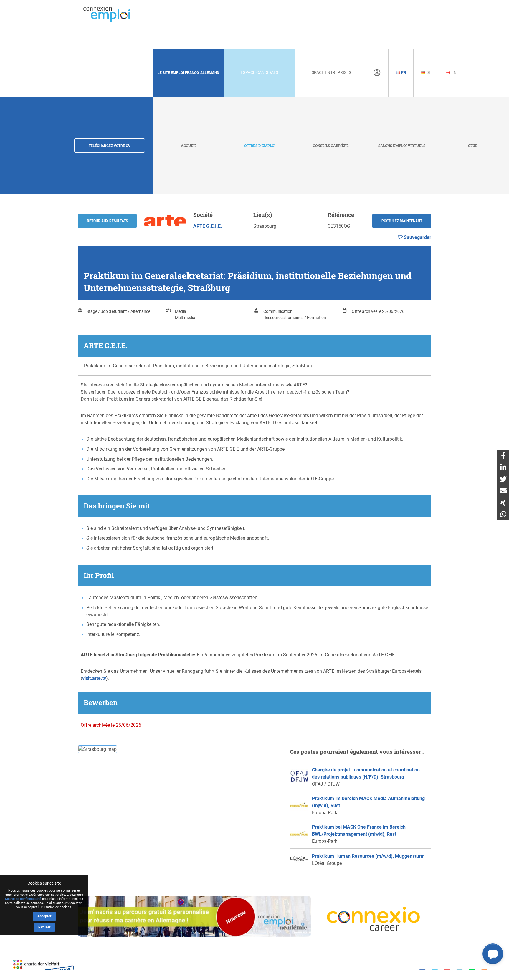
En (453, 72)
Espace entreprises (330, 72)
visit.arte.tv (94, 678)
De (428, 72)
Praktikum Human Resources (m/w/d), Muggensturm (368, 856)
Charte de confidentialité (23, 899)
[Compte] (377, 72)
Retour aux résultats (107, 221)
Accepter (44, 916)
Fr (403, 72)
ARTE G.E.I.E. (207, 226)
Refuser (44, 927)
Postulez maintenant (401, 221)
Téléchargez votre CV (109, 146)
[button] (492, 953)
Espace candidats (259, 72)
